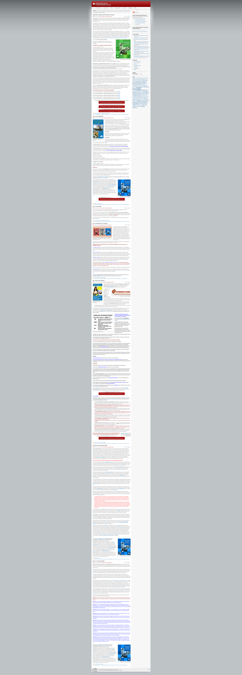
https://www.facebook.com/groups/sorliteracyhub (140, 31)
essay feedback (117, 278)
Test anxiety (119, 525)
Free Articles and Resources (140, 22)
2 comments (128, 282)
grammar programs (138, 83)
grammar (108, 588)
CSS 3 (121, 670)
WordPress (95, 670)
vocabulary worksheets (137, 106)
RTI (133, 98)
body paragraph (110, 287)
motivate (105, 525)
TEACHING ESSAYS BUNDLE (102, 176)
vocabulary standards (144, 105)
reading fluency (144, 93)
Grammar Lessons (141, 82)
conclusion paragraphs (110, 383)
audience (119, 510)
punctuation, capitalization (120, 588)
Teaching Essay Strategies (140, 100)
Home (93, 8)
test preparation (95, 593)
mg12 (102, 670)
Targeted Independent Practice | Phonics (141, 44)
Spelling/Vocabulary (104, 113)
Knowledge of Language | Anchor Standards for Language (103, 14)
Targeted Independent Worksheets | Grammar (141, 53)
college (116, 535)
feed (136, 12)
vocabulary (139, 105)
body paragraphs (114, 114)
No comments (128, 16)
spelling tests (145, 98)
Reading (135, 64)
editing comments (112, 278)
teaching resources (143, 102)
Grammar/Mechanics (97, 113)
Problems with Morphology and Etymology (141, 35)
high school (111, 535)
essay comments (119, 443)
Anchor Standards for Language (99, 114)
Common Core (119, 114)
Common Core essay (97, 443)
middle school (106, 535)
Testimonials (137, 24)
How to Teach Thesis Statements (98, 280)
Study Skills (101, 277)
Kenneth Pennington (110, 670)
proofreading (121, 488)
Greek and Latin (140, 85)
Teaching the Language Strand (140, 104)
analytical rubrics (96, 278)
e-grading (107, 278)
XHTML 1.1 (117, 670)
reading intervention (137, 94)
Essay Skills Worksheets (111, 185)
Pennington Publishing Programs (139, 18)
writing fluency (115, 489)
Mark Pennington (137, 89)
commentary (112, 204)
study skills (142, 99)
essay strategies (104, 221)
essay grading (123, 278)
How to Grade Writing (97, 206)
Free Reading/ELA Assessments (140, 21)
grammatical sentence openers (120, 382)
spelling (135, 98)
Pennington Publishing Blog (102, 4)
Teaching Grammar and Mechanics (118, 36)
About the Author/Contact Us (140, 20)
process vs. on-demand (100, 457)
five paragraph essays (126, 221)
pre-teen (101, 535)
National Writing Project (115, 580)
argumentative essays (107, 114)
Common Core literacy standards (124, 204)
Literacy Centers (96, 203)
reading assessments (140, 92)
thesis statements (109, 472)
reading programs (145, 94)
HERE (119, 91)
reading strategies (137, 95)
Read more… (98, 218)
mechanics (144, 89)
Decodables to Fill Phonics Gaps (139, 39)
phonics (100, 569)
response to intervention (144, 96)
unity (104, 516)
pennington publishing (141, 91)
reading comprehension (141, 92)
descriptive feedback (103, 278)
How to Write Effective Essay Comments (100, 223)
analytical (95, 204)
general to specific (102, 345)
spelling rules (139, 98)
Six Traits (109, 580)
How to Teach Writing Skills (98, 116)
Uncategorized (136, 68)
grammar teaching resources (140, 84)
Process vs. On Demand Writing (98, 561)
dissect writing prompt (112, 443)
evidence (96, 515)
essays (114, 221)
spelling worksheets (136, 99)
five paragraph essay (119, 221)
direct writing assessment (98, 221)
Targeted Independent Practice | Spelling (141, 48)
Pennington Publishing (97, 275)
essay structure (110, 221)
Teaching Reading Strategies (140, 102)
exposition (116, 385)
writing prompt (122, 475)
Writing (108, 113)
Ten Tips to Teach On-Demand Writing (100, 445)
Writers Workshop (123, 580)
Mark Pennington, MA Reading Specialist (106, 16)
